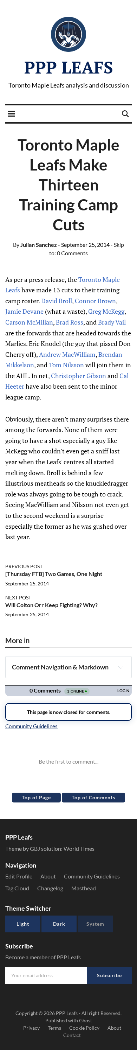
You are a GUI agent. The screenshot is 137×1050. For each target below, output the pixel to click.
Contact (72, 1035)
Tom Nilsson (66, 365)
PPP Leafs (68, 67)
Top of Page (36, 797)
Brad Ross (69, 322)
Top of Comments (93, 797)
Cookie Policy (84, 1028)
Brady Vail (112, 322)
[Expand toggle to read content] (121, 667)
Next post (18, 597)
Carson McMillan (29, 322)
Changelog (50, 888)
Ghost (85, 1020)
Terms (54, 1028)
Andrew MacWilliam (67, 354)
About (48, 876)
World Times (79, 848)
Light (23, 924)
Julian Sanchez (35, 244)
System (95, 924)
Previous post (24, 566)
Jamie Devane (24, 311)
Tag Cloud (17, 888)
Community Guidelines (92, 876)
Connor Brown (95, 301)
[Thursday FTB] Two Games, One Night (53, 573)
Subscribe (109, 975)
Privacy (31, 1028)
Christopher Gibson (78, 375)
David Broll (56, 301)
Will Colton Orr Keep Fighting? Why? (51, 605)
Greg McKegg (106, 311)
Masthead (83, 888)
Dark (59, 924)
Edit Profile (18, 876)
